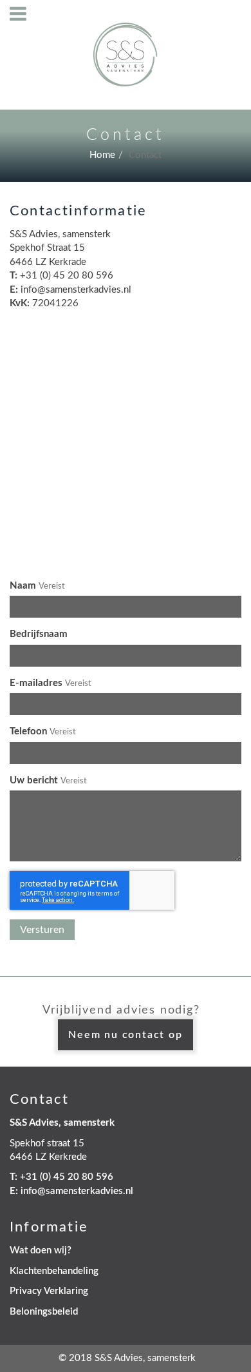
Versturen (42, 930)
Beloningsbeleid (44, 1312)
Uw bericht (34, 780)
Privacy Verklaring (49, 1291)
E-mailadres (36, 683)
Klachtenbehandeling (54, 1271)
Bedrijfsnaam (39, 634)
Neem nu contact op (125, 1035)
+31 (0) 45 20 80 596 (66, 1177)
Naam (23, 586)
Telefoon (28, 731)
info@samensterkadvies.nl (77, 1191)
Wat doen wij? (40, 1250)
